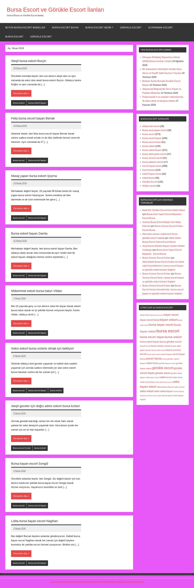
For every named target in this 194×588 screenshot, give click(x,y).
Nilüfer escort (149, 186)
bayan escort (171, 314)
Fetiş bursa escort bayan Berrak (33, 118)
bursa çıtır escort (153, 354)
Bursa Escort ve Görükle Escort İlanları (55, 10)
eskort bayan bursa (151, 174)
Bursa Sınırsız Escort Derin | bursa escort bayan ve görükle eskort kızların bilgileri (163, 278)
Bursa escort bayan (65, 27)
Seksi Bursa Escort (165, 387)
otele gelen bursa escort (164, 382)
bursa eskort (19, 103)
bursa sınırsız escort (152, 158)
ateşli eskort (144, 315)
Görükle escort (130, 27)
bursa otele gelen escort (154, 154)
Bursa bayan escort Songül (29, 463)
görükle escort (162, 368)
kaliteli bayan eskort (152, 377)
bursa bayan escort (161, 324)
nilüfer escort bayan (147, 382)
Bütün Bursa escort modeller (25, 27)
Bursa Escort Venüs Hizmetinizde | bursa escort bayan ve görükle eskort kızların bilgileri (162, 289)
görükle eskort (162, 373)
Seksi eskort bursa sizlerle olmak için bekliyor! (42, 348)
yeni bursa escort (151, 395)
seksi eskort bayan (163, 391)
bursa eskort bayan (37, 103)
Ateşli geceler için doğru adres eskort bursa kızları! (45, 406)
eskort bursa (148, 178)
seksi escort (179, 387)
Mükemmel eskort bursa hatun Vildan (36, 291)
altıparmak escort (150, 126)
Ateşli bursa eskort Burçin (28, 61)
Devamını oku (20, 93)
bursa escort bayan (37, 160)
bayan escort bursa (149, 320)
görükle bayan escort (167, 363)
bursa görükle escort (171, 341)
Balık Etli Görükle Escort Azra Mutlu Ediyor (163, 210)
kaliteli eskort (177, 377)
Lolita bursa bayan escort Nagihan (34, 521)
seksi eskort (147, 391)
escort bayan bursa (151, 166)
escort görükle (167, 359)
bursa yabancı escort (152, 162)
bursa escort (14, 36)
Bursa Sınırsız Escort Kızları (156, 258)
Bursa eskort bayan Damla (29, 233)
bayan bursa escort (156, 315)
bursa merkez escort (160, 346)
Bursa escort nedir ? (99, 27)
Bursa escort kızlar (22, 448)
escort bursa (148, 170)
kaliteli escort (166, 377)
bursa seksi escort (159, 350)
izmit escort (95, 581)
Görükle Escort (41, 36)
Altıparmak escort (160, 27)
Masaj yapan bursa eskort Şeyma (34, 176)
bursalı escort (145, 346)
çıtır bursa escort (165, 395)
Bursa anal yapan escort (154, 130)
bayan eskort (168, 319)
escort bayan (166, 354)
